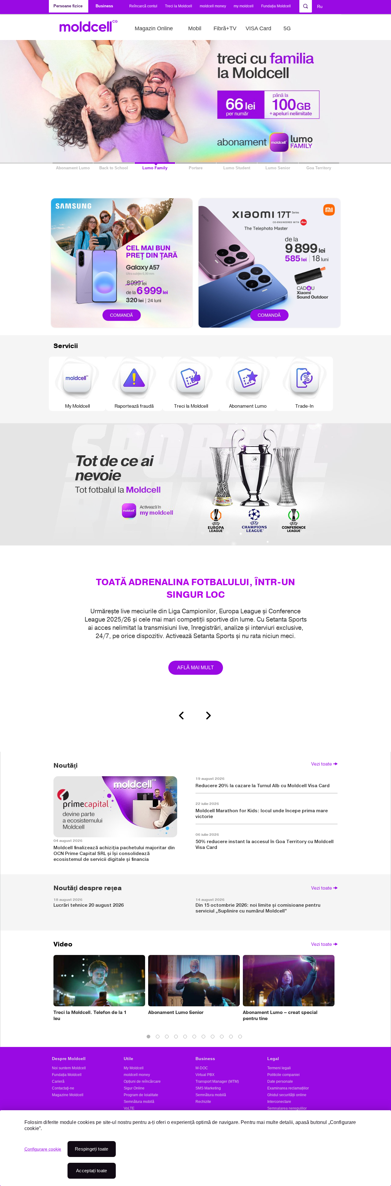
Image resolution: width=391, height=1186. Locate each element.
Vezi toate (321, 764)
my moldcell (244, 6)
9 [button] (223, 1038)
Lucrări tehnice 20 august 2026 (88, 905)
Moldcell (92, 28)
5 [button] (186, 1038)
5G (287, 28)
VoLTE (129, 1108)
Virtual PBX (205, 1075)
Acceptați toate (91, 1170)
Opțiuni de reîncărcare (142, 1081)
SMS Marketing (208, 1088)
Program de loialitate (141, 1095)
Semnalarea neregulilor (287, 1108)
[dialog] (195, 1148)
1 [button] (150, 1038)
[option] (195, 568)
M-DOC (202, 1068)
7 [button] (205, 1038)
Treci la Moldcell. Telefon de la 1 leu (90, 1015)
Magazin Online (154, 28)
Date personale (280, 1081)
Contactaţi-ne (63, 1088)
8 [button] (214, 1038)
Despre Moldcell (69, 1058)
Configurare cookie (42, 1149)
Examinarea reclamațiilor (288, 1088)
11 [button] (241, 1038)
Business (205, 1058)
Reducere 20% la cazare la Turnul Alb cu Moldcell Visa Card (263, 785)
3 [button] (168, 1038)
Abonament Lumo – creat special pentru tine (280, 1015)
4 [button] (177, 1038)
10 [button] (232, 1038)
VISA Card (258, 28)
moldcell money (213, 6)
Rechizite (203, 1102)
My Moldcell (134, 1068)
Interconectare (279, 1102)
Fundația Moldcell (276, 6)
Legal (273, 1058)
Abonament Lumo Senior (175, 1012)
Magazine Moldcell (67, 1095)
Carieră (58, 1081)
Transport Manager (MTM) (217, 1081)
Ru (320, 6)
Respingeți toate (91, 1148)
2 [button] (159, 1038)
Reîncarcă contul (143, 6)
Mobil (194, 28)
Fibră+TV (225, 28)
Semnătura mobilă (139, 1102)
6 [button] (195, 1038)
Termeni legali (279, 1068)
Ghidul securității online (286, 1095)
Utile (128, 1058)
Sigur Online (134, 1088)
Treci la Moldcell (178, 6)
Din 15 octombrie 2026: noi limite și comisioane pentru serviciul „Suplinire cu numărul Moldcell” (258, 908)
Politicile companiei (283, 1075)
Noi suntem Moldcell (69, 1068)
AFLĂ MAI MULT (196, 667)
